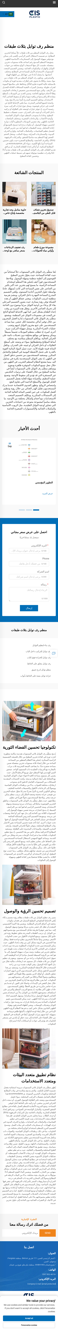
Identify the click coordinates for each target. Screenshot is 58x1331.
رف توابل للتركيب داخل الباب (38, 651)
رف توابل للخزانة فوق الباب (39, 657)
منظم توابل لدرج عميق (41, 669)
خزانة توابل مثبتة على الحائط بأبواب (35, 676)
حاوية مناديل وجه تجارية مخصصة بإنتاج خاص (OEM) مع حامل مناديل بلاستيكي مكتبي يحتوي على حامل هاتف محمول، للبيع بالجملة (14, 211)
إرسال (29, 608)
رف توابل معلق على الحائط (39, 663)
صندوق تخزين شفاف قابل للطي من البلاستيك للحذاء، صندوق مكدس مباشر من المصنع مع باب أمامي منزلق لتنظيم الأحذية (43, 211)
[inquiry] (53, 653)
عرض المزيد (47, 493)
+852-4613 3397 (49, 1274)
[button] (36, 510)
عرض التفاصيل (43, 194)
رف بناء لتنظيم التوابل (41, 645)
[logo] (34, 14)
